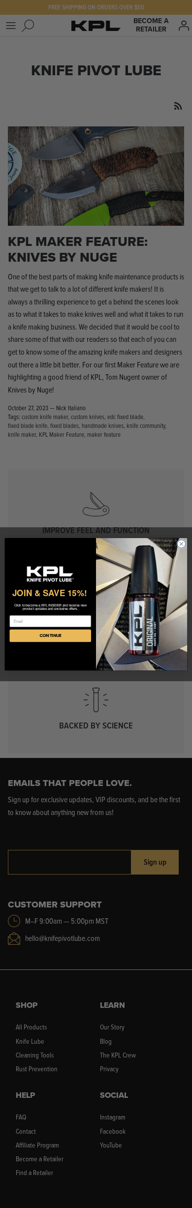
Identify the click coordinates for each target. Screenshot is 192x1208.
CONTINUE (50, 635)
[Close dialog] (181, 544)
